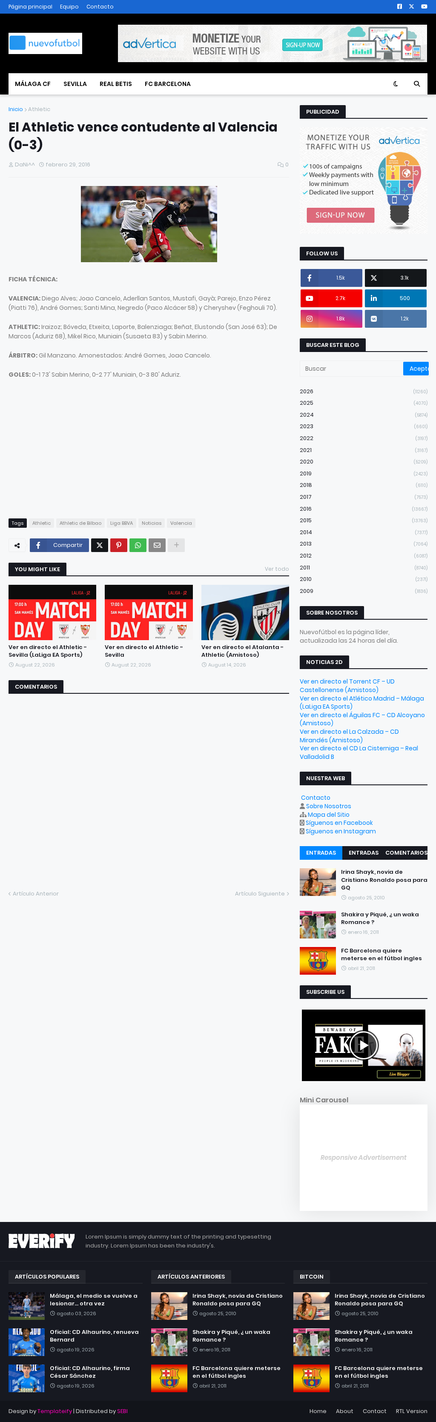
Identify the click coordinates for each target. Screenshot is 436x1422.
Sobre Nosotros (328, 806)
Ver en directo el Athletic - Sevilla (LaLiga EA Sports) (48, 651)
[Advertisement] (72, 451)
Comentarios (406, 853)
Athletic (39, 109)
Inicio (16, 109)
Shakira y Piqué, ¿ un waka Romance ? (380, 918)
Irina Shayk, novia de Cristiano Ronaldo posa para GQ (384, 879)
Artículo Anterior (36, 894)
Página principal (30, 6)
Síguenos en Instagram (341, 831)
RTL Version (411, 1411)
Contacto (100, 6)
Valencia (181, 523)
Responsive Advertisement (364, 1157)
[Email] (157, 545)
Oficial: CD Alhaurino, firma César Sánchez (90, 1372)
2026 (363, 391)
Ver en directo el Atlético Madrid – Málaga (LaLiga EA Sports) (362, 702)
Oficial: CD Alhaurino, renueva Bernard (94, 1336)
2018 (363, 485)
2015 (363, 520)
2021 (363, 450)
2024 (363, 415)
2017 (363, 497)
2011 (363, 568)
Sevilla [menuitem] (75, 84)
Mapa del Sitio (329, 814)
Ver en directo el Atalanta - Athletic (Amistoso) (242, 651)
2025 (363, 403)
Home (318, 1411)
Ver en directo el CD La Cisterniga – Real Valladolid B (359, 752)
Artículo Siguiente (260, 894)
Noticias (151, 523)
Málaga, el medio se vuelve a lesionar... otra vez (94, 1300)
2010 (363, 579)
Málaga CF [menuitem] (33, 84)
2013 (363, 544)
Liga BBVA (121, 523)
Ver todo (277, 568)
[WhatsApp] (137, 545)
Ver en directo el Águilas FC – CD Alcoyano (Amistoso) (362, 719)
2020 (363, 462)
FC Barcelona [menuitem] (168, 84)
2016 (363, 509)
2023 (363, 426)
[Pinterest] (118, 545)
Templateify (54, 1411)
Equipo (69, 6)
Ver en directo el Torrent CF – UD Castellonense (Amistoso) (347, 685)
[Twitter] (99, 545)
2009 (363, 591)
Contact (375, 1411)
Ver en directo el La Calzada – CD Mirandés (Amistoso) (349, 735)
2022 (363, 438)
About (344, 1411)
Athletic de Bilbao (80, 523)
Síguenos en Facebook (339, 822)
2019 (363, 473)
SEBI (122, 1411)
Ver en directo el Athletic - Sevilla (144, 651)
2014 (363, 532)
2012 (363, 556)
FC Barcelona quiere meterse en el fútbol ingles (381, 954)
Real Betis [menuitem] (116, 84)
